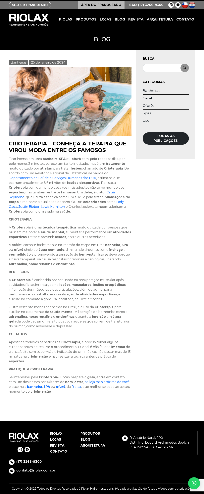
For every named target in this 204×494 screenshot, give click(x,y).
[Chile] (185, 5)
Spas (147, 113)
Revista (135, 19)
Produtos (86, 19)
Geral (147, 98)
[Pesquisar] (184, 68)
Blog (120, 19)
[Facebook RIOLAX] (178, 5)
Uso (146, 120)
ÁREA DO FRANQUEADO (101, 5)
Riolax (65, 19)
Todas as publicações (166, 138)
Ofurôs (149, 105)
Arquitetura (160, 19)
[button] (194, 483)
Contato (185, 19)
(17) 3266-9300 (29, 462)
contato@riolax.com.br (35, 470)
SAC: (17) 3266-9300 (146, 5)
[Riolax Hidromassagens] (29, 20)
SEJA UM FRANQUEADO (30, 5)
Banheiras (18, 62)
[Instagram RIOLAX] (171, 5)
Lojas (105, 19)
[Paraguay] (192, 5)
